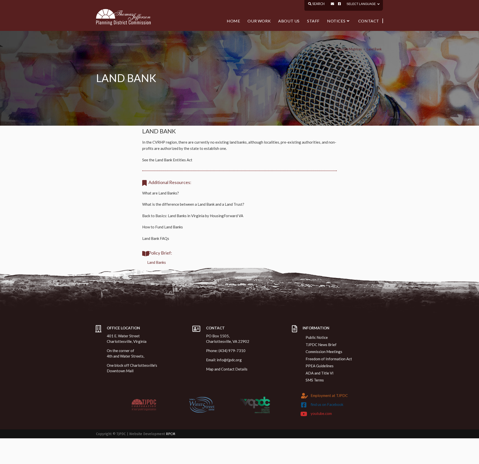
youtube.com (321, 413)
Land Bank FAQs (155, 238)
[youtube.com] (304, 414)
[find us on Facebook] (304, 405)
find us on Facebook (327, 404)
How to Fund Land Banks (162, 227)
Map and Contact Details (226, 369)
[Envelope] (332, 3)
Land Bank (374, 49)
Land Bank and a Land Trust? (221, 204)
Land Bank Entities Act (173, 160)
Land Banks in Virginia (186, 215)
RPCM (170, 434)
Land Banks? (168, 193)
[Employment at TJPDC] (304, 395)
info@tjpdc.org (229, 360)
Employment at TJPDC (329, 395)
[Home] (330, 49)
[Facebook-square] (339, 3)
